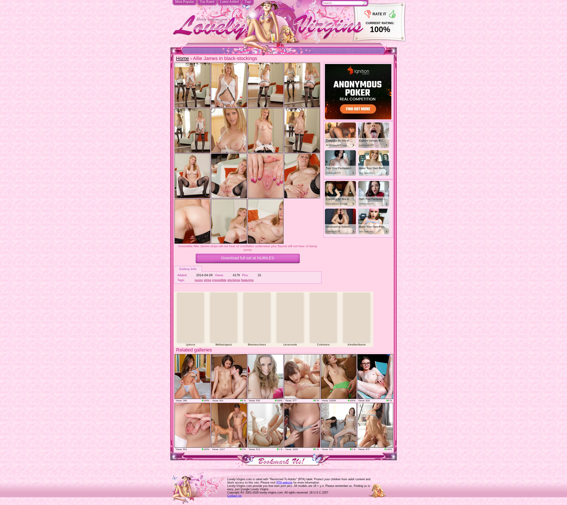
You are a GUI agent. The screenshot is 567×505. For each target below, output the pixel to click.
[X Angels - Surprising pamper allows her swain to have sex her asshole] (302, 425)
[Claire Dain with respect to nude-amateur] (192, 425)
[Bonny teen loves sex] (375, 425)
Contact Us (234, 495)
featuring (247, 280)
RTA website (284, 482)
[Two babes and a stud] (266, 425)
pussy (199, 280)
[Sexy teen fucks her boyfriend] (229, 376)
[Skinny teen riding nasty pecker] (339, 376)
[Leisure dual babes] (302, 376)
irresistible (219, 280)
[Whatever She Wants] (192, 376)
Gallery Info (188, 269)
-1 (368, 14)
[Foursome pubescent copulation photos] (339, 425)
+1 (392, 14)
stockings (233, 280)
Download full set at (247, 258)
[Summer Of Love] (375, 376)
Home (182, 58)
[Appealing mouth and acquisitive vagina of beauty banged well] (229, 425)
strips (207, 280)
